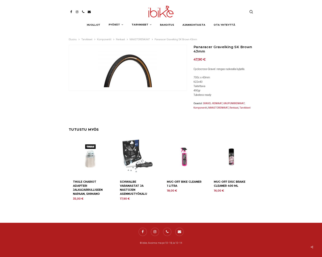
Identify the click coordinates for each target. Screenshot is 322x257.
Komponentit (104, 39)
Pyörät (114, 24)
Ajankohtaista (193, 24)
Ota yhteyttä (224, 24)
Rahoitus (167, 24)
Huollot (93, 24)
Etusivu (73, 39)
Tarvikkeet (140, 24)
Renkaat (120, 39)
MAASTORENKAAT (140, 39)
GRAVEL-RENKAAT (213, 103)
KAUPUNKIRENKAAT (234, 103)
